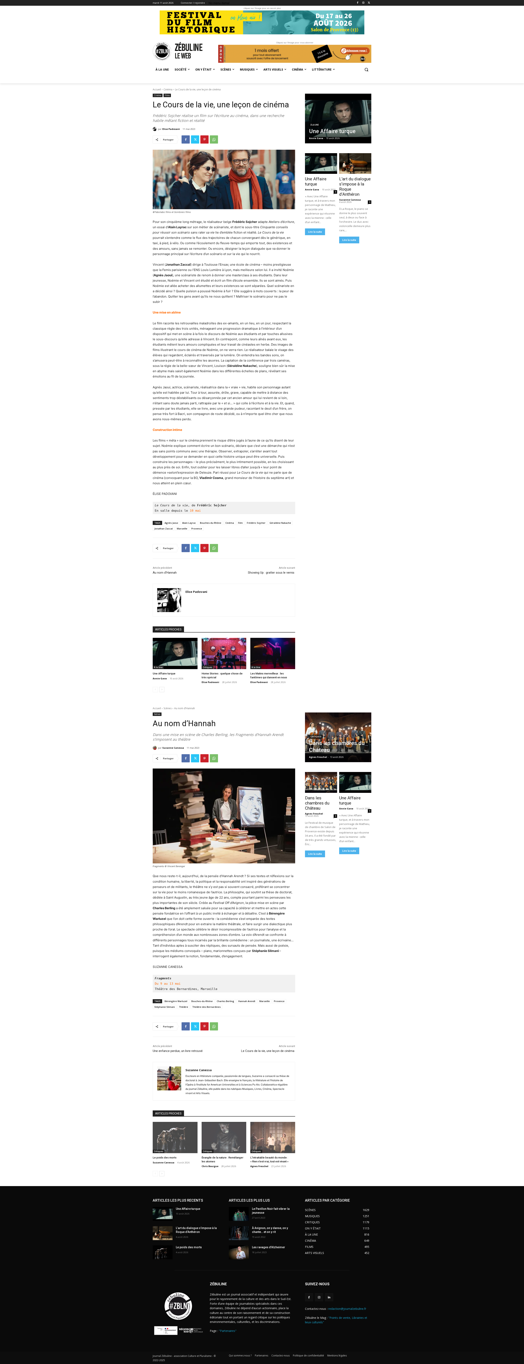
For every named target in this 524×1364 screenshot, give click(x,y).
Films (167, 95)
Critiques (207, 667)
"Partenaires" (227, 1331)
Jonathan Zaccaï (163, 528)
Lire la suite (315, 231)
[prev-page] (155, 689)
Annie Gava (160, 678)
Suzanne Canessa (350, 199)
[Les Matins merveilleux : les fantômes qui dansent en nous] (272, 653)
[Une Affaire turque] (175, 653)
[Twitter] (369, 3)
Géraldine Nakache (280, 522)
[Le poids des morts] (163, 1252)
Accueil (157, 89)
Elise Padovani (171, 128)
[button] (366, 69)
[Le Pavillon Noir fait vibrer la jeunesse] (239, 1214)
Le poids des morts (189, 1247)
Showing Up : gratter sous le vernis (271, 572)
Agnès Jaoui (171, 522)
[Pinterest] (204, 139)
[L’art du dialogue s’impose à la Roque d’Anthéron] (355, 163)
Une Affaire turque (164, 673)
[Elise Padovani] (155, 129)
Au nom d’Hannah (165, 572)
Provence (196, 528)
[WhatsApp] (214, 139)
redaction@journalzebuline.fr (347, 1309)
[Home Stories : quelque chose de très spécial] (224, 653)
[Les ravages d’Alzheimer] (239, 1252)
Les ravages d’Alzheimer (268, 1247)
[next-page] (161, 689)
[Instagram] (363, 3)
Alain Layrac (189, 522)
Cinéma (168, 89)
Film (240, 522)
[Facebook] (357, 3)
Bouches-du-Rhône (210, 522)
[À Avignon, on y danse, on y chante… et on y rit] (239, 1233)
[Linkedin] (329, 1297)
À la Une (158, 667)
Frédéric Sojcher (256, 522)
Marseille (182, 528)
